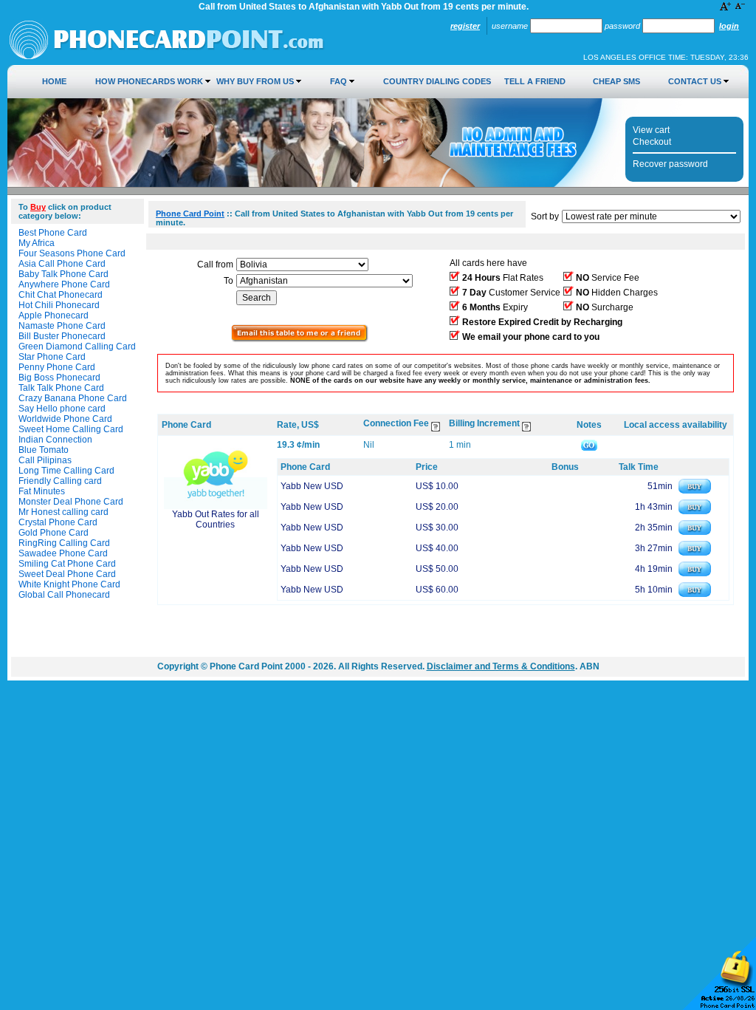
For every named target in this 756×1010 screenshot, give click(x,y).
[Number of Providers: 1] (299, 339)
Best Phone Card (52, 233)
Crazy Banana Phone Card (72, 398)
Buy (38, 206)
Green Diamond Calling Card (77, 346)
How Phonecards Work (149, 81)
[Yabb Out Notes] (589, 445)
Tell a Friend (535, 81)
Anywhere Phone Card (64, 284)
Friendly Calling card (60, 481)
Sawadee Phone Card (63, 553)
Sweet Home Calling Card (70, 429)
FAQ (338, 81)
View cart (651, 130)
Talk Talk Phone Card (61, 388)
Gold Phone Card (53, 533)
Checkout (652, 142)
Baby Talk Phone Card (63, 274)
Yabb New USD (312, 486)
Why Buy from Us (255, 81)
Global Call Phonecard (64, 595)
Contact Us (694, 81)
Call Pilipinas (45, 460)
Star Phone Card (52, 357)
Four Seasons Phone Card (72, 253)
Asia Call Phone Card (62, 264)
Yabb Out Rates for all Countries (215, 519)
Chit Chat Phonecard (60, 295)
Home (54, 81)
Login (729, 25)
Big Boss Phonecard (59, 377)
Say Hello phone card (62, 408)
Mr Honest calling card (63, 512)
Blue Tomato (43, 450)
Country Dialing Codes (437, 81)
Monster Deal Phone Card (70, 502)
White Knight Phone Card (69, 584)
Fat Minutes (41, 491)
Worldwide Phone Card (65, 419)
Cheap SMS (616, 81)
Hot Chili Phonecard (59, 305)
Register (465, 25)
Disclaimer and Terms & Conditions (501, 666)
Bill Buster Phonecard (62, 336)
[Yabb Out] (215, 506)
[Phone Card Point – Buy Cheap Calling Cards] (166, 57)
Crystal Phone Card (57, 522)
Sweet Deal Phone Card (67, 574)
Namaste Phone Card (62, 326)
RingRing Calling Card (64, 543)
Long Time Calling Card (66, 470)
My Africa (36, 243)
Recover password (670, 164)
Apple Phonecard (53, 315)
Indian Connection (55, 439)
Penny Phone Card (56, 367)
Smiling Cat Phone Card (67, 564)
